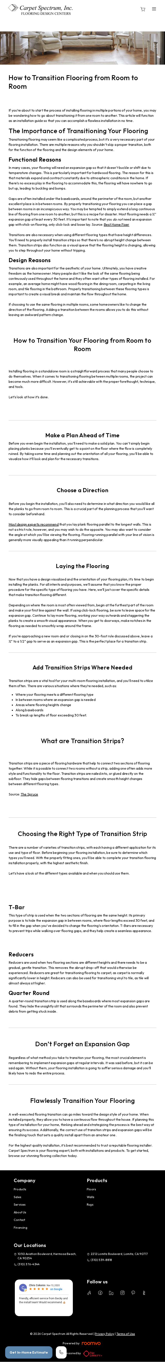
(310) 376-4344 (29, 1264)
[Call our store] (61, 1352)
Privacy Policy (104, 1334)
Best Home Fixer (116, 224)
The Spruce (29, 794)
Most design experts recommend (34, 524)
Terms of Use (125, 1334)
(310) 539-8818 (101, 1260)
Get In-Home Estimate (29, 1352)
